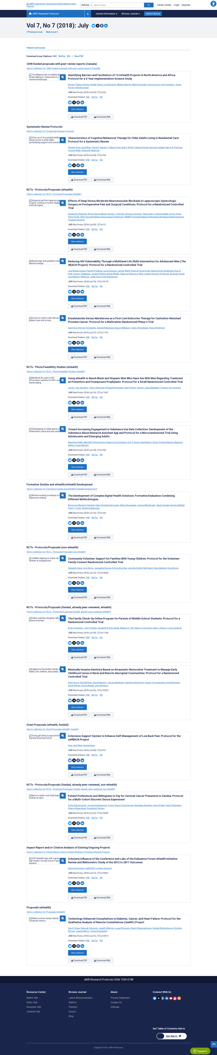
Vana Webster (160, 568)
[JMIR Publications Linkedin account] (167, 998)
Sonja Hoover (127, 805)
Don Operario (174, 388)
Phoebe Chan (74, 147)
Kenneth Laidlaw (157, 147)
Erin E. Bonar (133, 442)
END (55, 56)
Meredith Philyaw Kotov (94, 442)
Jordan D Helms (98, 274)
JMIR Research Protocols (45, 13)
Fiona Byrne (172, 568)
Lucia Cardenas (174, 628)
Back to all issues (36, 48)
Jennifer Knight (135, 568)
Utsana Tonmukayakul (155, 682)
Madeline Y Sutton (159, 388)
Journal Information (105, 13)
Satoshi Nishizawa (105, 328)
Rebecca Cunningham (116, 442)
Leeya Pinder (158, 805)
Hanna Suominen (76, 868)
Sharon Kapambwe (77, 808)
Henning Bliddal (177, 505)
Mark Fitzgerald (139, 84)
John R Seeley (90, 628)
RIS (68, 56)
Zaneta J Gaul (143, 388)
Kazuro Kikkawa (122, 328)
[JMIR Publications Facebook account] (163, 998)
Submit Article (153, 13)
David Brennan (173, 682)
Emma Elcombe (120, 568)
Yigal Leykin (148, 214)
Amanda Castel (177, 274)
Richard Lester (82, 87)
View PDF (78, 56)
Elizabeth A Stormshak (108, 628)
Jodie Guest (96, 277)
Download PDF (80, 117)
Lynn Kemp (88, 568)
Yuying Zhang (114, 805)
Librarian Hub (33, 1011)
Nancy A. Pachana (174, 147)
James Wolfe (124, 271)
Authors (73, 1002)
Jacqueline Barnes (103, 568)
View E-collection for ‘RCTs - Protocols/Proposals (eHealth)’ (54, 194)
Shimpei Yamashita (86, 328)
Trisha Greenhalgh (98, 931)
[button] (213, 3)
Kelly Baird (148, 568)
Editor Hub (32, 1002)
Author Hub (32, 997)
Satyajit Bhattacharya (162, 928)
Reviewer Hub (34, 1007)
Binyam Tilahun (75, 84)
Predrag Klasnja (166, 442)
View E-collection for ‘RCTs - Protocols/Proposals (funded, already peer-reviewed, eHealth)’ (69, 612)
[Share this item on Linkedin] (106, 26)
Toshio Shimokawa (139, 328)
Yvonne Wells (74, 150)
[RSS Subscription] (179, 998)
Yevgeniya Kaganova (97, 805)
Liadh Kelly (90, 868)
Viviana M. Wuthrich (90, 150)
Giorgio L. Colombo (116, 214)
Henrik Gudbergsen (90, 508)
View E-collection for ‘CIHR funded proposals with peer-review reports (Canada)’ (64, 68)
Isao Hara (72, 328)
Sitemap (115, 1007)
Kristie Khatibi (113, 274)
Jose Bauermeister (77, 271)
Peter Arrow (74, 682)
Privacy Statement (120, 997)
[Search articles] (149, 5)
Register (186, 5)
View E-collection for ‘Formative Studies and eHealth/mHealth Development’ (62, 489)
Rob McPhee (86, 682)
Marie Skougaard (128, 505)
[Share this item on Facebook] (102, 26)
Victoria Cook (153, 84)
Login (176, 5)
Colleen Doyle (114, 147)
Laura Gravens (110, 271)
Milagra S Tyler (127, 628)
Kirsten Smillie (90, 84)
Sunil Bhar (86, 147)
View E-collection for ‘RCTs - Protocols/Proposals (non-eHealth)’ (56, 552)
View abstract (77, 109)
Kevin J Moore (160, 628)
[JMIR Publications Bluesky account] (154, 998)
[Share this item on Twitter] (97, 26)
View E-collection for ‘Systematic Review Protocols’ (50, 131)
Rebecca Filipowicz (129, 274)
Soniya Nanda (87, 685)
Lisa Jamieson (101, 685)
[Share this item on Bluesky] (93, 26)
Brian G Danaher (75, 628)
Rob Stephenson (110, 277)
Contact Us (116, 1002)
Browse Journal (130, 13)
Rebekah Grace (75, 568)
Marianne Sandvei (86, 505)
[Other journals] (87, 13)
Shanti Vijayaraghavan (141, 928)
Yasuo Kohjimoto (157, 328)
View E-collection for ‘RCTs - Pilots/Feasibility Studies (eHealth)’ (56, 371)
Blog (71, 1016)
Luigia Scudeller (161, 214)
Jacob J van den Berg (78, 388)
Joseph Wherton (106, 928)
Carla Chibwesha (173, 805)
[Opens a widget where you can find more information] (200, 1051)
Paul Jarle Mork (75, 745)
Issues (72, 1011)
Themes (73, 1007)
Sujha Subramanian (77, 805)
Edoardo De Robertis (78, 214)
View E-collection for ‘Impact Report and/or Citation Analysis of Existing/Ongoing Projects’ (68, 852)
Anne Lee (72, 505)
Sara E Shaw (74, 928)
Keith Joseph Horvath (148, 274)
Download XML (103, 117)
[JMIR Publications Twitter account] (159, 998)
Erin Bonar (164, 274)
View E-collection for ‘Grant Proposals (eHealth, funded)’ (53, 729)
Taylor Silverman (97, 388)
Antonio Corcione (133, 214)
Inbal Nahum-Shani (149, 442)
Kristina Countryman (141, 271)
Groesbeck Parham (95, 808)
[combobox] (118, 5)
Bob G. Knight (127, 147)
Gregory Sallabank (82, 274)
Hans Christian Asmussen (107, 505)
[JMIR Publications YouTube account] (171, 998)
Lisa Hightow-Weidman (79, 277)
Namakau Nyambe (143, 805)
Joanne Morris (82, 931)
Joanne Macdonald (146, 505)
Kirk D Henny (130, 388)
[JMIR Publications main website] (52, 5)
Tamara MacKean (116, 682)
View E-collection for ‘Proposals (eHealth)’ (46, 912)
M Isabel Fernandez (114, 388)
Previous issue (35, 32)
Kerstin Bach (89, 745)
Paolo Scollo (74, 217)
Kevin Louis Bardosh (106, 84)
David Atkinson (99, 682)
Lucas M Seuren (122, 928)
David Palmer (74, 685)
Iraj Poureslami (167, 84)
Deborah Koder (141, 147)
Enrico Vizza (175, 214)
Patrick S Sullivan (94, 271)
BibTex (62, 56)
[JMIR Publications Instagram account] (175, 998)
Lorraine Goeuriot (103, 868)
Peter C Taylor (74, 508)
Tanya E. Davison (99, 147)
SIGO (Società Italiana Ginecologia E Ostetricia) (102, 217)
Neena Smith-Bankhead (162, 271)
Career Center (164, 5)
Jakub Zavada (162, 505)
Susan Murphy (82, 445)
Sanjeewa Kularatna (134, 682)
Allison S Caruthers (143, 628)
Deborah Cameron (89, 928)
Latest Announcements (80, 997)
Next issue (51, 32)
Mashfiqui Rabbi (75, 442)
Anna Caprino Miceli (97, 214)
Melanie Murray (124, 84)
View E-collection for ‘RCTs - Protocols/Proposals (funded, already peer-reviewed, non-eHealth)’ (71, 789)
